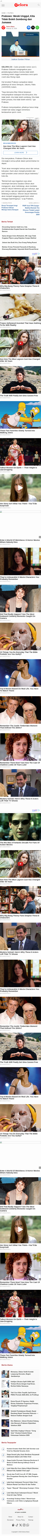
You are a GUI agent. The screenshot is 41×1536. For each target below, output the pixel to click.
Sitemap (30, 1520)
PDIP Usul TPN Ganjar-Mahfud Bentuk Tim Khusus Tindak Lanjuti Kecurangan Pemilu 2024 (30, 210)
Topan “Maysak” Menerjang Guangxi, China (23, 1488)
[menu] (2, 5)
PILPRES (10, 13)
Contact (30, 1517)
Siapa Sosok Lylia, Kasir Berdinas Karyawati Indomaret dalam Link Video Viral (23, 1456)
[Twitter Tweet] (33, 27)
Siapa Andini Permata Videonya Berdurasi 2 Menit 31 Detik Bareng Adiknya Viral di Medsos (23, 1462)
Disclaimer (10, 1520)
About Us (20, 1517)
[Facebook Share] (28, 27)
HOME (4, 13)
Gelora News (25, 1532)
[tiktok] (17, 1526)
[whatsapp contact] (27, 1526)
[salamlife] (13, 1526)
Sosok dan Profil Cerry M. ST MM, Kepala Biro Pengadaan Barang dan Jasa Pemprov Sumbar (22, 1476)
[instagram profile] (24, 1526)
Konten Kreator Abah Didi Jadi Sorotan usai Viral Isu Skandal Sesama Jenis (23, 1450)
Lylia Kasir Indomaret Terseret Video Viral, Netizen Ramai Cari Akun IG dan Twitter (22, 1483)
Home (10, 1517)
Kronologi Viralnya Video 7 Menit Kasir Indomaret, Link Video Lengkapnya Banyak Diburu (22, 1501)
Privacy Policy (20, 1520)
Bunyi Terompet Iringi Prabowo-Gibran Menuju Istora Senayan (10, 208)
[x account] (20, 1526)
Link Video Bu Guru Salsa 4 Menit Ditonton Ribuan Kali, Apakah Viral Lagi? (22, 1469)
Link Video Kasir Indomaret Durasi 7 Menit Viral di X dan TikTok (22, 1494)
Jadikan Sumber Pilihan (20, 59)
